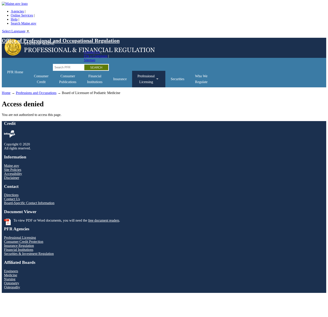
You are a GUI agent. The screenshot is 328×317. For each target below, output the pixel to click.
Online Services (22, 15)
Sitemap (89, 60)
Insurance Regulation (19, 246)
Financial (94, 79)
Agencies (17, 11)
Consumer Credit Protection (23, 242)
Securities (177, 79)
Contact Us (92, 52)
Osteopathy (12, 287)
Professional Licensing (20, 237)
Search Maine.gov (23, 23)
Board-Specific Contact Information (29, 203)
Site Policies (12, 170)
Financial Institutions (18, 250)
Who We (201, 79)
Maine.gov (11, 166)
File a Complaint (95, 56)
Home (6, 93)
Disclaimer (11, 178)
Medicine (10, 275)
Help (14, 19)
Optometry (11, 283)
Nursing (9, 279)
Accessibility (13, 174)
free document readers (103, 220)
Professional (143, 80)
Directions (11, 195)
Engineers (11, 271)
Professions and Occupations (36, 93)
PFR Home (15, 72)
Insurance (120, 79)
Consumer (41, 79)
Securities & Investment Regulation (29, 254)
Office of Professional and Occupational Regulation (61, 41)
